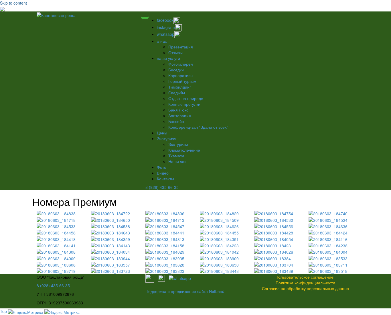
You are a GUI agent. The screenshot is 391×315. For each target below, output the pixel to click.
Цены (162, 133)
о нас (162, 41)
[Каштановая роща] (56, 14)
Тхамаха (176, 156)
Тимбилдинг (179, 87)
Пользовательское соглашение (304, 277)
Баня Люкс (178, 110)
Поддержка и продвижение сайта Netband (184, 291)
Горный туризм (182, 81)
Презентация (180, 47)
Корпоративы (180, 75)
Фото (161, 167)
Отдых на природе (185, 98)
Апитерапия (179, 115)
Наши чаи (177, 161)
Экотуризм (167, 138)
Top (3, 311)
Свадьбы (176, 92)
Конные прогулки (184, 104)
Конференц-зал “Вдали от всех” (198, 127)
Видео (163, 173)
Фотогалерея (180, 64)
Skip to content (13, 3)
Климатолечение (184, 150)
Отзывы (175, 52)
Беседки (176, 70)
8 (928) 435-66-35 (162, 187)
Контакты (165, 178)
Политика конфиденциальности (305, 282)
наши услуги (168, 58)
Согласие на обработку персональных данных (305, 288)
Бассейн (176, 121)
